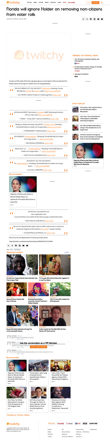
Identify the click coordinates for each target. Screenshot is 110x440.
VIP (63, 429)
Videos (47, 2)
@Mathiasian (46, 88)
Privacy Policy (80, 429)
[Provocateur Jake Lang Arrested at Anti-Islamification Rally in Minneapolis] (38, 365)
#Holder (28, 91)
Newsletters (93, 429)
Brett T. (12, 205)
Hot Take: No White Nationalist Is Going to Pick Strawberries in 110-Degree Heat (90, 128)
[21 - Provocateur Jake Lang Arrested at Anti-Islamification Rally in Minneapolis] (75, 109)
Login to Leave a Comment (38, 347)
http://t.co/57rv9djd (46, 139)
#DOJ (47, 229)
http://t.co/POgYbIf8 (42, 166)
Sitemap (78, 434)
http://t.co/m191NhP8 (52, 91)
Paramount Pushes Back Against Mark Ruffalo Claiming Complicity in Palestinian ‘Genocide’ (60, 404)
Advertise (64, 434)
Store (59, 2)
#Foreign (37, 91)
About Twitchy (66, 432)
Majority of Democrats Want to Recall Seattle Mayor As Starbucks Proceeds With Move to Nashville (16, 377)
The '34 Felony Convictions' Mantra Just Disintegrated (87, 60)
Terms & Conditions (67, 436)
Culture (41, 2)
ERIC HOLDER (17, 249)
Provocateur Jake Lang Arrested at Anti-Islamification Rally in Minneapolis (91, 109)
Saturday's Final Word (81, 74)
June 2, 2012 (57, 95)
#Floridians (40, 112)
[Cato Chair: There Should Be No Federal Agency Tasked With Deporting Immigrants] (60, 365)
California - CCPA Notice (82, 432)
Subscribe (95, 2)
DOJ (11, 249)
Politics (29, 2)
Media (35, 2)
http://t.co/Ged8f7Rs (45, 115)
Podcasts (53, 2)
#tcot (43, 229)
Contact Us (79, 436)
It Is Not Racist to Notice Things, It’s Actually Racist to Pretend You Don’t (88, 68)
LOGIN (88, 2)
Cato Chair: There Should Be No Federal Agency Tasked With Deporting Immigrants (90, 119)
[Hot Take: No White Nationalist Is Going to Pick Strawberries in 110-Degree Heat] (17, 392)
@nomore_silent (49, 124)
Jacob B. (9, 19)
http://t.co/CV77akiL (54, 127)
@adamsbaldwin (30, 137)
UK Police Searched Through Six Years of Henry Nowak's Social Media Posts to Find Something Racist (38, 404)
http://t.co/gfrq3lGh (48, 151)
